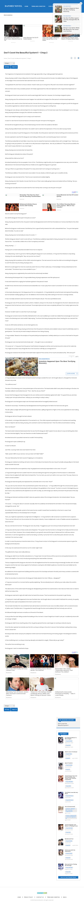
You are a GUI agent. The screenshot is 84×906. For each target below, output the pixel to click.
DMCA (64, 897)
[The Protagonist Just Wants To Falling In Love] (60, 827)
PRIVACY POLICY (28, 897)
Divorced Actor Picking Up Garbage (71, 864)
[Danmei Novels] (13, 6)
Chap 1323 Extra (69, 795)
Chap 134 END (69, 841)
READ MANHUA (8, 15)
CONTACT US (52, 6)
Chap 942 (68, 832)
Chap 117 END (69, 754)
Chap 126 (68, 857)
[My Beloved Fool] (60, 842)
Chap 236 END (69, 867)
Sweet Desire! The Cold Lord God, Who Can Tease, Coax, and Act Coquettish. (71, 777)
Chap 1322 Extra (69, 800)
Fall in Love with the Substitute (70, 850)
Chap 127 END (69, 853)
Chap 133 (68, 845)
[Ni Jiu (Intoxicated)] (60, 809)
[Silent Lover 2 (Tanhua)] (60, 755)
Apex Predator (69, 763)
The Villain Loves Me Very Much (71, 793)
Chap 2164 (68, 786)
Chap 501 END (69, 741)
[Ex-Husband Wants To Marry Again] (60, 740)
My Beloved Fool (69, 839)
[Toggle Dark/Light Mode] (78, 58)
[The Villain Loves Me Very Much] (60, 795)
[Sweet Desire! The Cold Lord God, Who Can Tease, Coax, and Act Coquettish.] (60, 779)
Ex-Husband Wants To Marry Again (71, 738)
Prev (7, 67)
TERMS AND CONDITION (38, 6)
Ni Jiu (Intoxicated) (70, 806)
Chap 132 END (69, 765)
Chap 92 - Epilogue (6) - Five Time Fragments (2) (70, 810)
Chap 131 (68, 769)
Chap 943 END (69, 828)
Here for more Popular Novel (68, 877)
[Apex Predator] (60, 766)
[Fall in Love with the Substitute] (60, 853)
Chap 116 (68, 758)
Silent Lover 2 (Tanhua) (71, 752)
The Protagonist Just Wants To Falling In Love (71, 825)
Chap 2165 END (69, 781)
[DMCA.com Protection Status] (42, 893)
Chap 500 (68, 745)
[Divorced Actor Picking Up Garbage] (60, 867)
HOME (26, 6)
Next (13, 67)
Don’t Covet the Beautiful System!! (17, 58)
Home (5, 58)
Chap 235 (68, 871)
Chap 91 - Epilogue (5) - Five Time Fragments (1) (71, 817)
